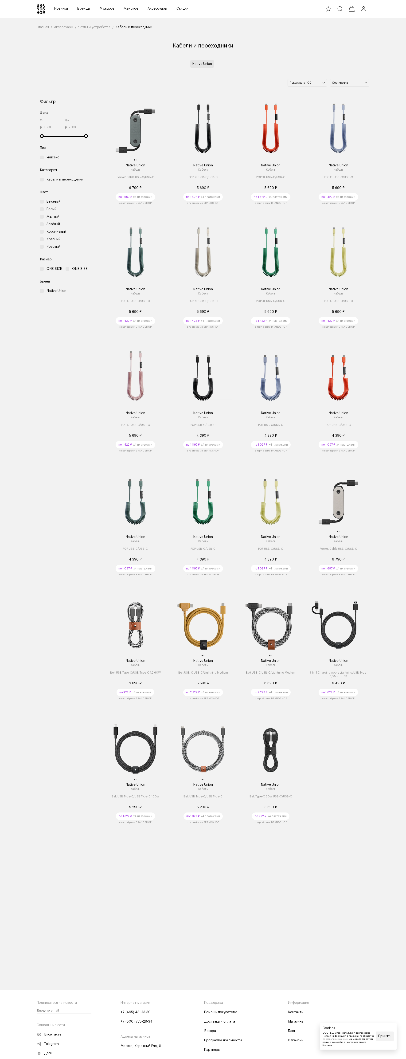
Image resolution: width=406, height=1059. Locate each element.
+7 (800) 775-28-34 (136, 1021)
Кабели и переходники (65, 179)
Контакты (296, 1012)
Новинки (61, 8)
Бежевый (53, 201)
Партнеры (212, 1049)
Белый (51, 209)
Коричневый (56, 231)
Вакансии (295, 1040)
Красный (53, 239)
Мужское (107, 8)
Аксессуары (157, 8)
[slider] (42, 136)
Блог (292, 1031)
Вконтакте (52, 1034)
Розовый (53, 246)
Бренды (83, 8)
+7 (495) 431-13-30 (136, 1012)
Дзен (48, 1053)
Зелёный (53, 224)
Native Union (202, 64)
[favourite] (328, 9)
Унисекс (53, 157)
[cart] (352, 9)
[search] (340, 9)
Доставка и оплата (219, 1021)
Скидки (182, 8)
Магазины (296, 1021)
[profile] (363, 9)
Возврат (211, 1031)
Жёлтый (53, 216)
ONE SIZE (54, 269)
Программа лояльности (223, 1040)
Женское (131, 8)
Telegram (51, 1044)
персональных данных (335, 1039)
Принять (384, 1036)
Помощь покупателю (220, 1012)
